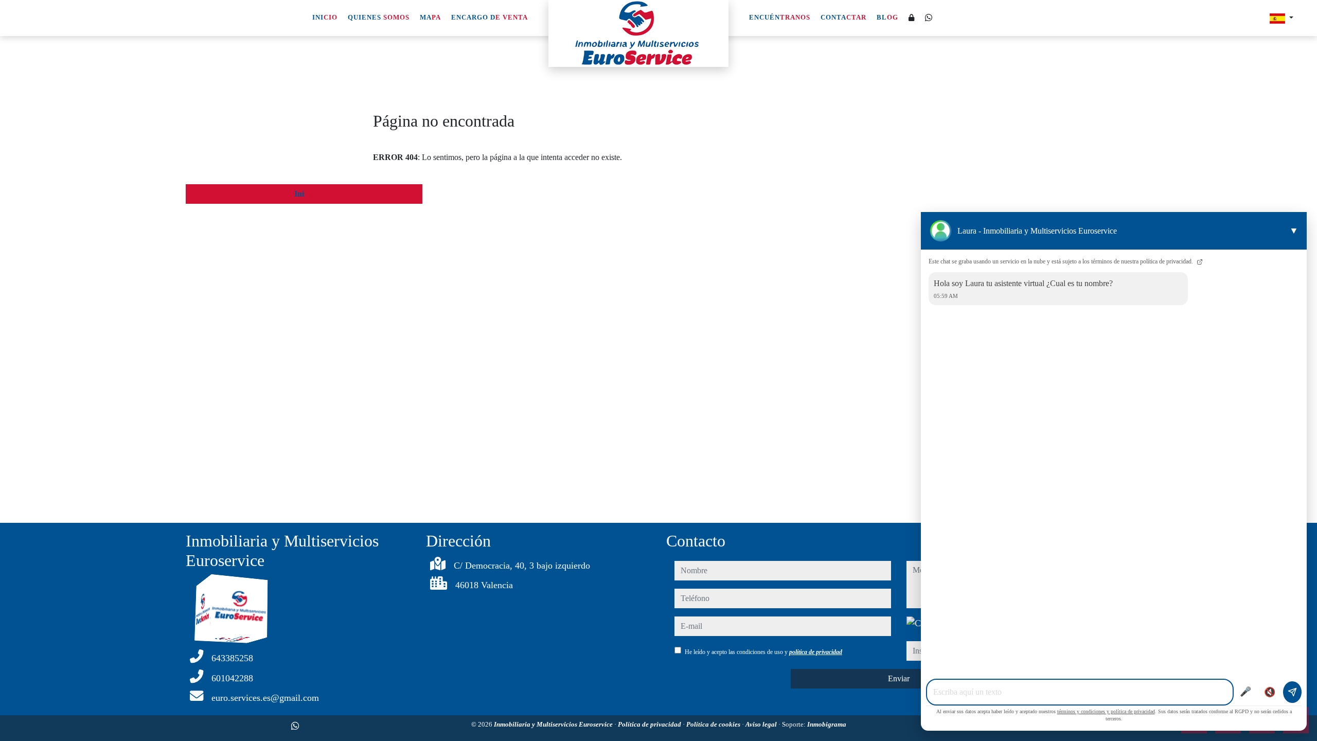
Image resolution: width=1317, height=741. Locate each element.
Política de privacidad (650, 724)
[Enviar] (1292, 692)
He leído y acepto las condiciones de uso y (763, 652)
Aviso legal (761, 724)
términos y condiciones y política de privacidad (1106, 711)
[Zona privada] (912, 18)
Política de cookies (714, 724)
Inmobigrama (826, 724)
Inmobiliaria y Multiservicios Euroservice (554, 724)
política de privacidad (815, 652)
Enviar (899, 678)
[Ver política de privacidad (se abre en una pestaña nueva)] (1199, 261)
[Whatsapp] (928, 17)
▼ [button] (1293, 230)
